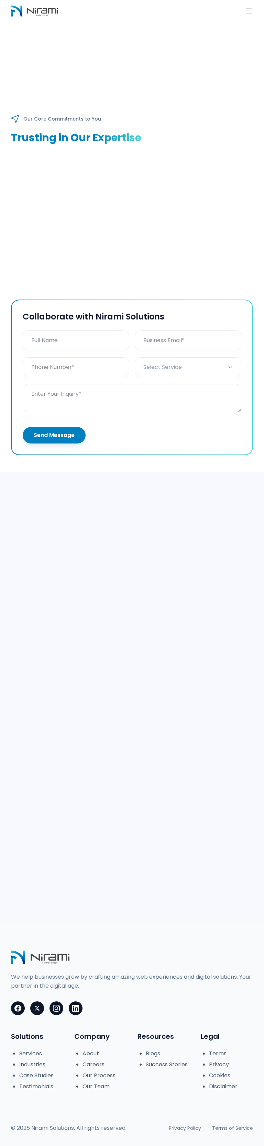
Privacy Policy (185, 1128)
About (90, 1053)
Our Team (96, 1086)
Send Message (54, 435)
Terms (218, 1053)
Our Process (99, 1075)
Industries (32, 1064)
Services (30, 1053)
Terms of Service (232, 1128)
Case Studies (36, 1075)
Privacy (219, 1064)
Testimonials (36, 1086)
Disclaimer (223, 1086)
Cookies (219, 1075)
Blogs (153, 1053)
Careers (93, 1064)
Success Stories (167, 1064)
